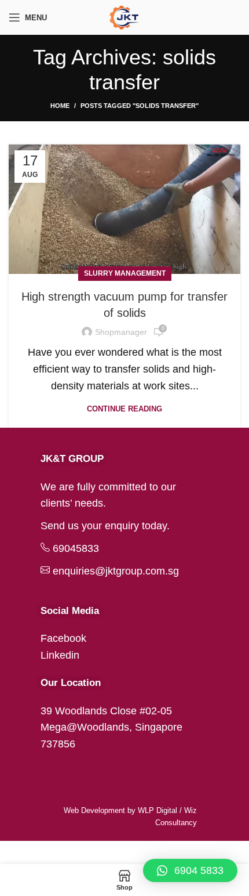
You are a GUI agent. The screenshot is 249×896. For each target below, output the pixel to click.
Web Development (94, 810)
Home (59, 105)
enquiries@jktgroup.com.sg (116, 571)
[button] (190, 870)
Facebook (63, 638)
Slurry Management (125, 273)
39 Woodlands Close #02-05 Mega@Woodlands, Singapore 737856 (111, 727)
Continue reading (124, 409)
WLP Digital (157, 810)
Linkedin (60, 655)
